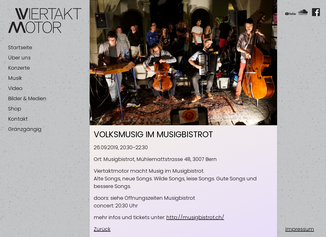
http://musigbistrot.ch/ (195, 217)
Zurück (102, 229)
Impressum (299, 229)
